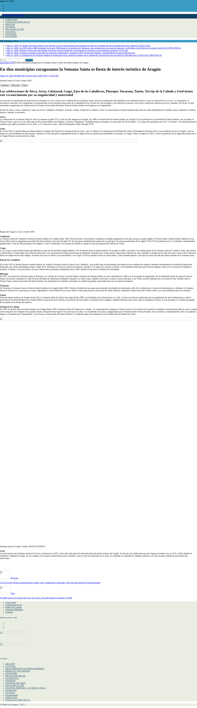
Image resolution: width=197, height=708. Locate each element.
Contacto (9, 612)
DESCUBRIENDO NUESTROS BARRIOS (24, 669)
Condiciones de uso (13, 605)
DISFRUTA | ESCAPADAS (17, 671)
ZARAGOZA (11, 19)
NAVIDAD (10, 681)
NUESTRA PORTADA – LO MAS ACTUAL (25, 688)
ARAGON (10, 24)
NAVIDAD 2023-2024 (15, 683)
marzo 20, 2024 (6, 76)
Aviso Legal (10, 602)
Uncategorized (11, 695)
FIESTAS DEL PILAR (15, 676)
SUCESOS (10, 27)
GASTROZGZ (11, 678)
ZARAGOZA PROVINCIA (17, 22)
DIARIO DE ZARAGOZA (26, 76)
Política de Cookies (13, 607)
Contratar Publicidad (14, 610)
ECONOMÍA (11, 36)
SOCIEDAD (10, 34)
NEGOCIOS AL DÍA (14, 29)
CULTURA (10, 32)
